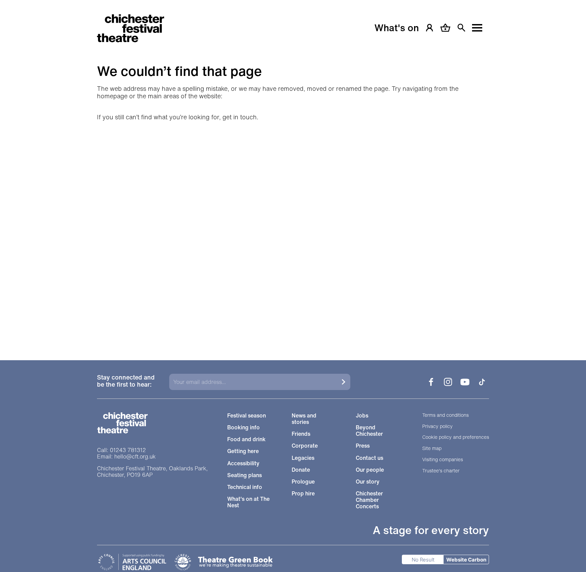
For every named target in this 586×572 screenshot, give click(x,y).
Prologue (303, 481)
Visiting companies (442, 460)
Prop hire (303, 493)
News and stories (304, 418)
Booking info (243, 427)
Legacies (303, 458)
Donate (301, 470)
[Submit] (343, 382)
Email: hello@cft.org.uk (126, 456)
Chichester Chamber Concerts (369, 500)
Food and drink (246, 439)
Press (363, 446)
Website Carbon (466, 559)
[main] (293, 171)
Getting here (243, 451)
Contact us (369, 458)
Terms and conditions (445, 415)
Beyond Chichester (369, 430)
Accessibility (243, 463)
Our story (367, 481)
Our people (370, 470)
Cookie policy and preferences (455, 437)
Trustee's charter (441, 471)
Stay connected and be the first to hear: (126, 381)
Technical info (244, 487)
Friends (301, 434)
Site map (432, 448)
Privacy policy (437, 426)
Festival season (246, 415)
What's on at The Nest (248, 502)
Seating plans (244, 475)
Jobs (362, 415)
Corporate (305, 446)
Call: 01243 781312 (121, 450)
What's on (396, 28)
